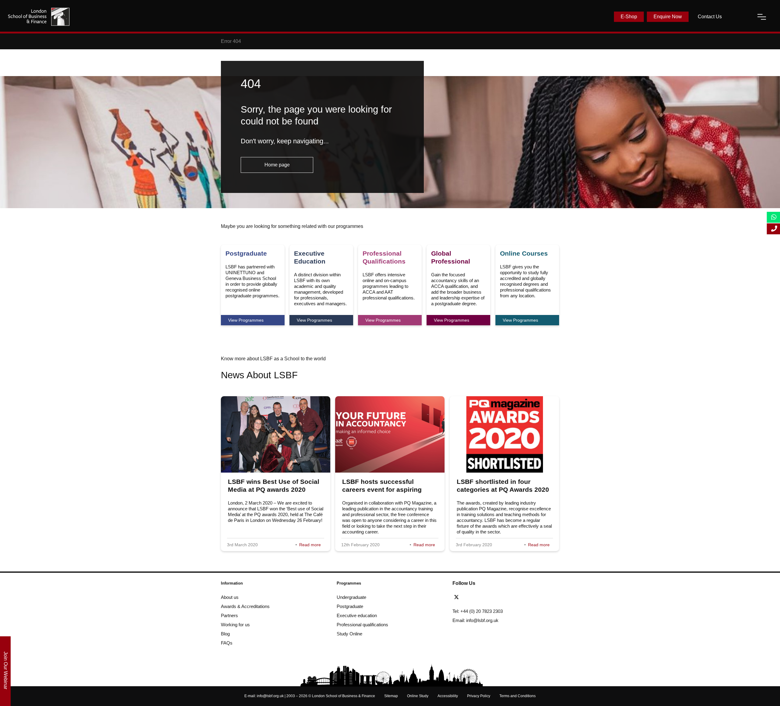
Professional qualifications (362, 624)
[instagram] (500, 597)
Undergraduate (351, 597)
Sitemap (391, 696)
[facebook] (469, 597)
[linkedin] (480, 597)
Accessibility (448, 696)
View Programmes (246, 320)
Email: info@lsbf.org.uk (475, 620)
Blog (225, 633)
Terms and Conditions (517, 696)
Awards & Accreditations (245, 606)
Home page (277, 164)
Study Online (349, 633)
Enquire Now (668, 16)
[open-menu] (761, 16)
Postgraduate (350, 606)
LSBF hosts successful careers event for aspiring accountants (382, 489)
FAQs (226, 642)
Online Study (417, 696)
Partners (229, 615)
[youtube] (491, 597)
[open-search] (739, 16)
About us (230, 597)
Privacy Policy (478, 696)
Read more (310, 544)
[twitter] (458, 597)
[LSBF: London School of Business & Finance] (39, 17)
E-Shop (629, 16)
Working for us (235, 624)
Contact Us (710, 16)
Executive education (357, 615)
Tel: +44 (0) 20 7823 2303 (477, 611)
